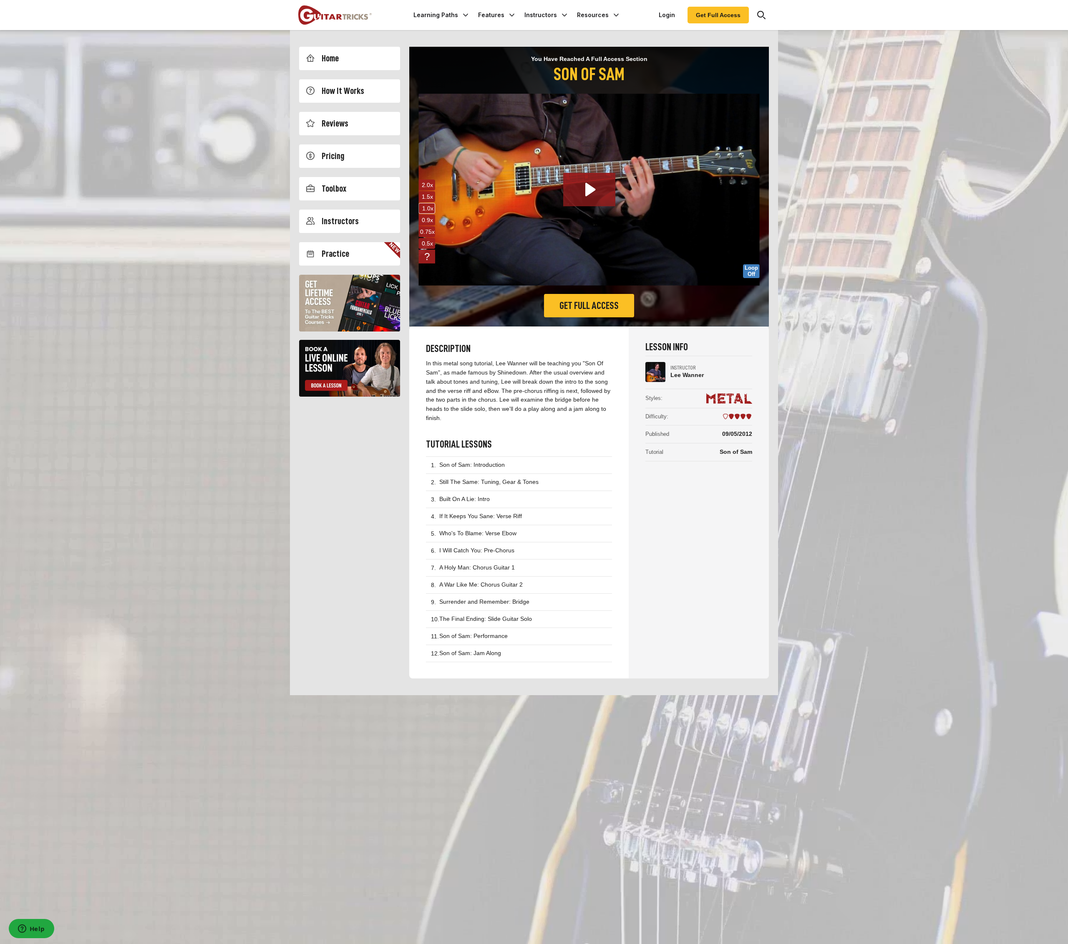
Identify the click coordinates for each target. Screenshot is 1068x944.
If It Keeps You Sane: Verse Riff (480, 516)
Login (667, 14)
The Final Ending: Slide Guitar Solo (485, 618)
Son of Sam (736, 451)
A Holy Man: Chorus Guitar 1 (477, 567)
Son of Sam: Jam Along (470, 653)
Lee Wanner (687, 375)
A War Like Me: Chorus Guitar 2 (481, 584)
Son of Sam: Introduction (472, 464)
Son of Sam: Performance (473, 636)
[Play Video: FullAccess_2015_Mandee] (589, 189)
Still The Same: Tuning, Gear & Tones (489, 481)
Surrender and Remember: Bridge (484, 601)
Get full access (589, 306)
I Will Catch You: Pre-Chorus (476, 550)
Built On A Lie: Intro (464, 499)
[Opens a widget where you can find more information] (31, 929)
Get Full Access (718, 15)
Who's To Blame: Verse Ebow (477, 533)
